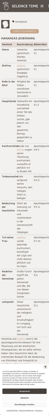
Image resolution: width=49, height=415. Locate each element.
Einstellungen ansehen (24, 404)
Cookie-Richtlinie (12, 410)
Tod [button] (4, 237)
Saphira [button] (21, 65)
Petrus (20, 149)
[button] (45, 367)
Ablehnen (24, 398)
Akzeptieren (24, 391)
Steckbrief (21, 21)
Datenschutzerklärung (26, 410)
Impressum (39, 410)
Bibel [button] (5, 85)
